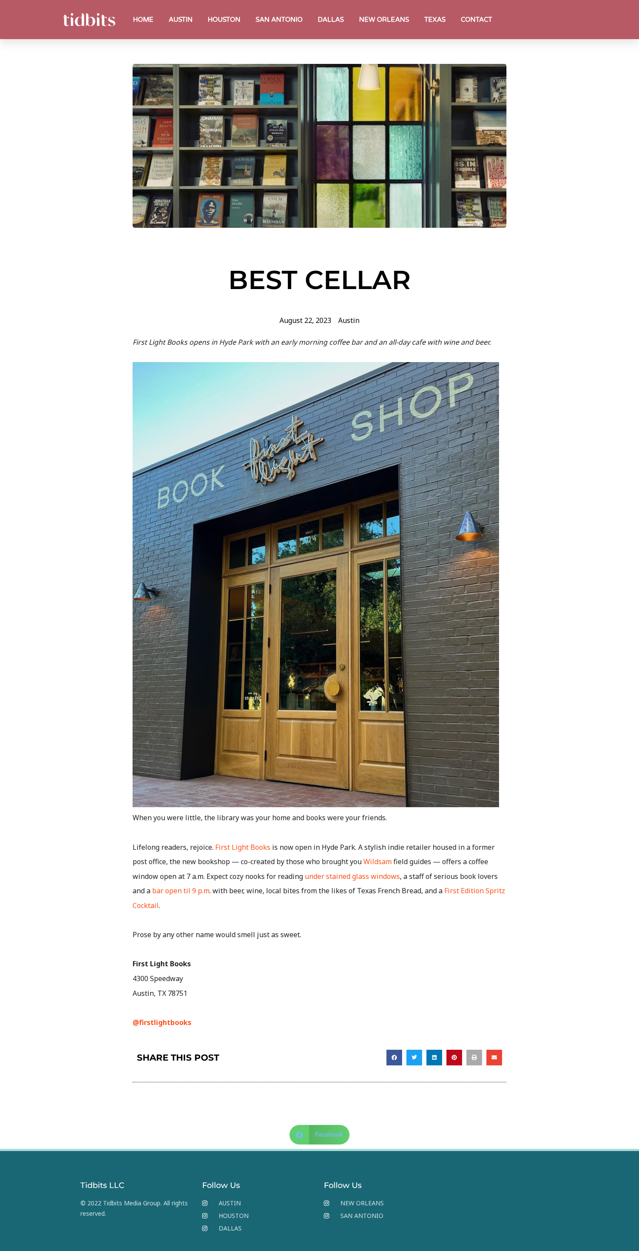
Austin (348, 320)
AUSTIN (181, 19)
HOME (143, 19)
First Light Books (242, 847)
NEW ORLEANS (384, 19)
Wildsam (377, 861)
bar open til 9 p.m (181, 890)
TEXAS (435, 19)
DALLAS (331, 19)
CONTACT (476, 19)
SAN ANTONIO (279, 19)
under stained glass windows (352, 876)
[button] (394, 1057)
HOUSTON (224, 19)
